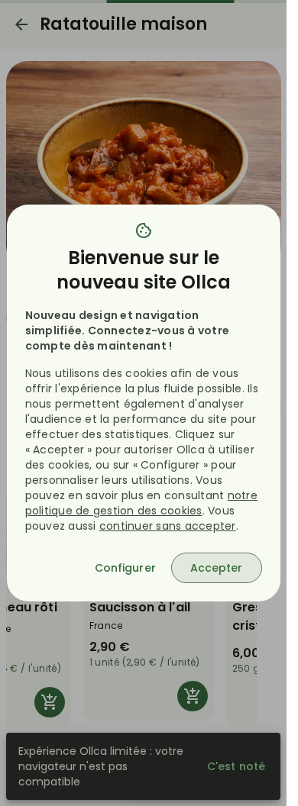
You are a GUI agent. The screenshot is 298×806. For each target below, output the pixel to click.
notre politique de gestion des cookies (141, 503)
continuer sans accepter (167, 526)
